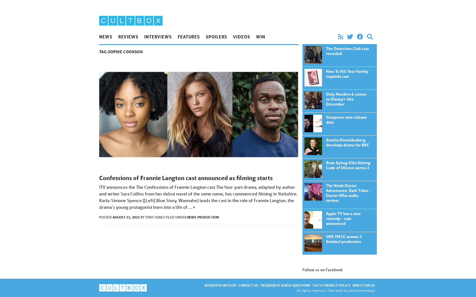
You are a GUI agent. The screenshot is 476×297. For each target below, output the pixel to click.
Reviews (128, 36)
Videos (241, 36)
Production (208, 217)
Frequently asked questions (285, 285)
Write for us (364, 285)
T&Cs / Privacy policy (331, 285)
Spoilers (216, 36)
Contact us (248, 285)
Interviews (158, 36)
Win (260, 36)
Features (189, 36)
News (105, 36)
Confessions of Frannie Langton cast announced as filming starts (186, 178)
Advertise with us (220, 285)
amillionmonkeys (361, 290)
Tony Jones (155, 217)
